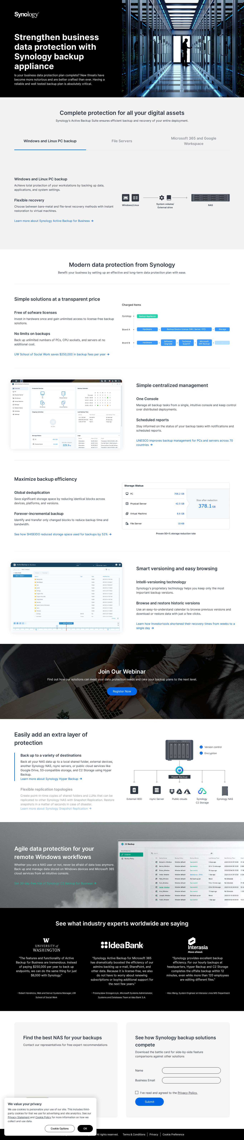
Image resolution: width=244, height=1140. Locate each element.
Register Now (122, 691)
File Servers (122, 141)
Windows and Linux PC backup (50, 141)
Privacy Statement (18, 1117)
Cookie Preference (173, 1134)
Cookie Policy (43, 1117)
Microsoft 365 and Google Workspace (193, 141)
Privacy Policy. (187, 1093)
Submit (149, 1102)
